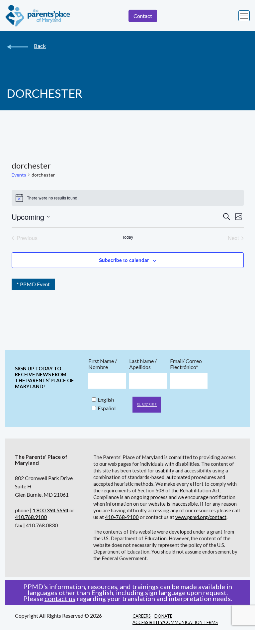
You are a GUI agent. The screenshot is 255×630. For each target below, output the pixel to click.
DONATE (163, 616)
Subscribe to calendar (124, 260)
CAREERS (141, 616)
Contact (142, 16)
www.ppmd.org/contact (200, 517)
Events (19, 175)
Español (107, 408)
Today (127, 237)
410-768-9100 (122, 517)
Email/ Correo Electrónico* (186, 364)
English (106, 400)
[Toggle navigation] (244, 16)
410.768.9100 (31, 517)
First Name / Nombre (102, 364)
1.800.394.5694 (50, 510)
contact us (59, 598)
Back (40, 46)
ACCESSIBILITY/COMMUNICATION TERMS (175, 622)
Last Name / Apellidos (143, 364)
